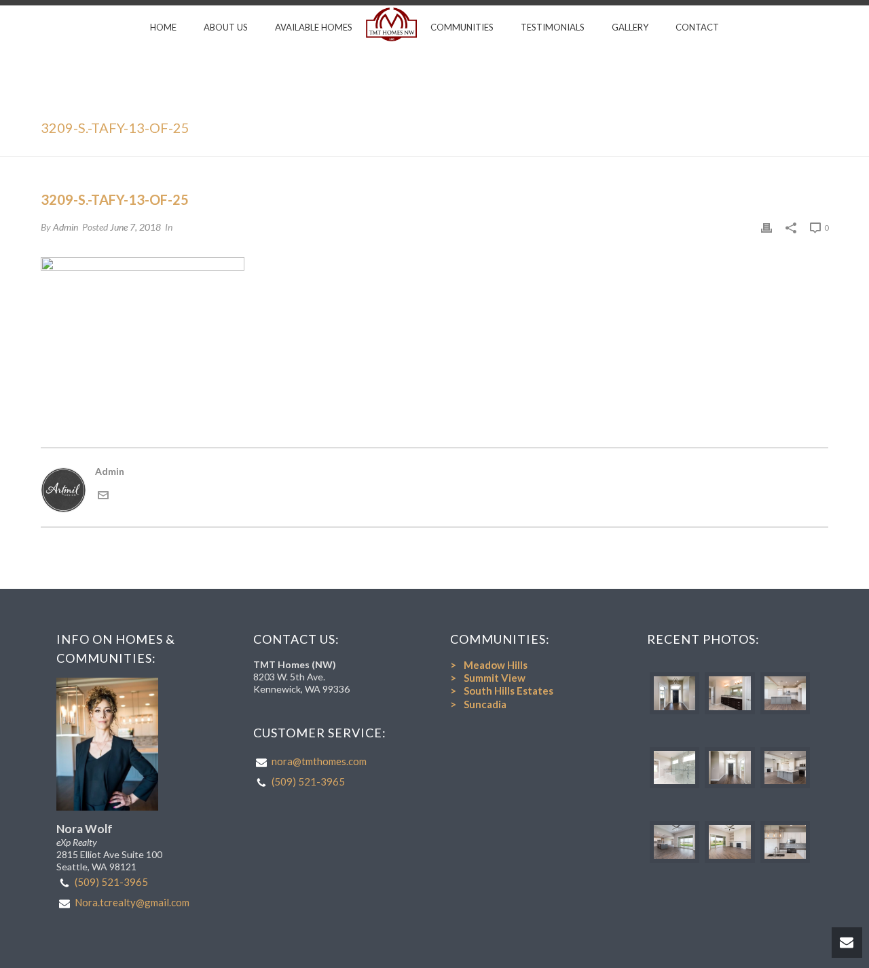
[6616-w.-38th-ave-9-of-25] (729, 841)
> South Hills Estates (501, 690)
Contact (697, 27)
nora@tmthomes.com (319, 761)
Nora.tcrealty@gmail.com (132, 902)
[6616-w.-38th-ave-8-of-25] (785, 767)
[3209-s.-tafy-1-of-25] (674, 693)
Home (163, 27)
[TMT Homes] (391, 24)
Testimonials (553, 27)
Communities (462, 27)
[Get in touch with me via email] (103, 497)
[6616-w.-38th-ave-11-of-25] (785, 841)
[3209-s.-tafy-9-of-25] (729, 693)
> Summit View (487, 678)
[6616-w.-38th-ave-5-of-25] (674, 841)
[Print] (766, 227)
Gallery (630, 27)
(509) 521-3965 (111, 882)
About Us (226, 27)
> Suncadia (478, 704)
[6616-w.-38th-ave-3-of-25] (674, 767)
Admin (65, 227)
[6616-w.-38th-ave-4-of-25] (729, 767)
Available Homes (313, 27)
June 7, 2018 (135, 227)
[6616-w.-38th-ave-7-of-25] (785, 693)
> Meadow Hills (489, 665)
